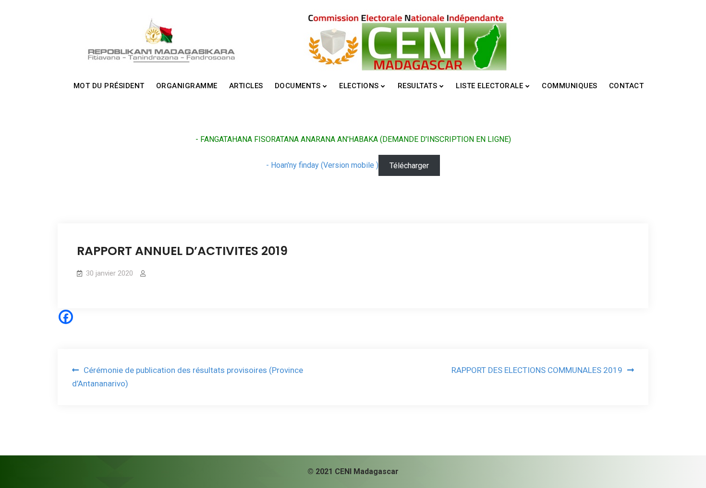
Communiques (569, 85)
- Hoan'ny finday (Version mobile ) (322, 165)
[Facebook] (66, 317)
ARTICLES (246, 85)
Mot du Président (109, 85)
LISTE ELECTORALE (489, 85)
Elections (359, 85)
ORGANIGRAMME (187, 85)
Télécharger (409, 165)
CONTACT (626, 85)
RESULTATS (418, 85)
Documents (298, 85)
